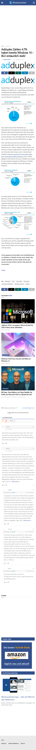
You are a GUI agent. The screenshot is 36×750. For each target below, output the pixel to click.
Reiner (13, 492)
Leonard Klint (6, 59)
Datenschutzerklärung (13, 743)
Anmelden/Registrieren (28, 408)
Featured (5, 388)
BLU (13, 281)
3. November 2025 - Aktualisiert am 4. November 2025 (13, 397)
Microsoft (8, 46)
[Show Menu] (2, 2)
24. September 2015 (18, 59)
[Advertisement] (18, 24)
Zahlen (27, 284)
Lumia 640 (19, 281)
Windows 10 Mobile (7, 284)
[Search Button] (34, 2)
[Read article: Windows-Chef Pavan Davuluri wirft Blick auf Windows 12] (18, 345)
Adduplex (7, 281)
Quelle (3, 270)
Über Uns (23, 743)
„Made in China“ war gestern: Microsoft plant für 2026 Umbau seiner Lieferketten (17, 326)
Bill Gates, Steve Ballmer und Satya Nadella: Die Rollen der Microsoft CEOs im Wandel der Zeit (16, 393)
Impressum (3, 743)
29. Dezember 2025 (6, 330)
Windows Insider (19, 284)
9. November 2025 (6, 363)
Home (2, 46)
